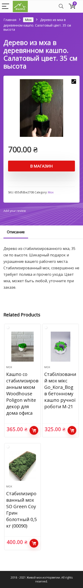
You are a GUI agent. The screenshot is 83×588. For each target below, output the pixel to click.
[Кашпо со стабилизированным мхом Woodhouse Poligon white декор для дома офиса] (22, 347)
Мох (28, 20)
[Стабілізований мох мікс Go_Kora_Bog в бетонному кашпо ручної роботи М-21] (60, 347)
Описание (16, 231)
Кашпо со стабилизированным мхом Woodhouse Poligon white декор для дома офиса (22, 393)
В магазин (41, 166)
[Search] (61, 6)
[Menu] (5, 6)
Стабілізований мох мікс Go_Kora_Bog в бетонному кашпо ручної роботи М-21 (60, 390)
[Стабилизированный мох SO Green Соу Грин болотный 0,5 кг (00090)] (22, 466)
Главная (9, 20)
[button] (73, 81)
